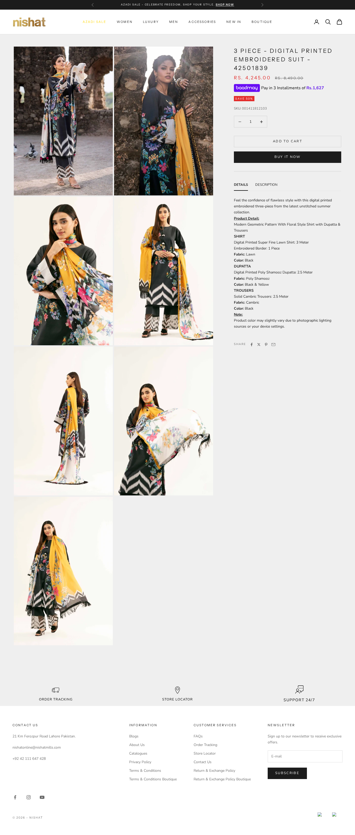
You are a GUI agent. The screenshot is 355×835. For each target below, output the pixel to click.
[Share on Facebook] (251, 344)
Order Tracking (56, 699)
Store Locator (205, 753)
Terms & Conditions (145, 770)
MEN (173, 22)
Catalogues (138, 753)
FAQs (198, 736)
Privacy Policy (140, 762)
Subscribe (287, 773)
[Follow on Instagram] (28, 797)
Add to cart (287, 141)
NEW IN (233, 22)
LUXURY (151, 22)
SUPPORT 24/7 (299, 700)
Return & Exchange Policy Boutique (222, 779)
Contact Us (203, 762)
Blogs (134, 736)
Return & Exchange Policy (214, 770)
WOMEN (125, 22)
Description (266, 184)
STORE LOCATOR (177, 699)
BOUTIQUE (262, 22)
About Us (137, 744)
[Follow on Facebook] (15, 797)
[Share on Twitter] (259, 344)
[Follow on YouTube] (42, 797)
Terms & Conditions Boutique (153, 779)
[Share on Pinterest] (266, 344)
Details (241, 184)
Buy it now (287, 157)
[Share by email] (273, 344)
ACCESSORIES (202, 22)
